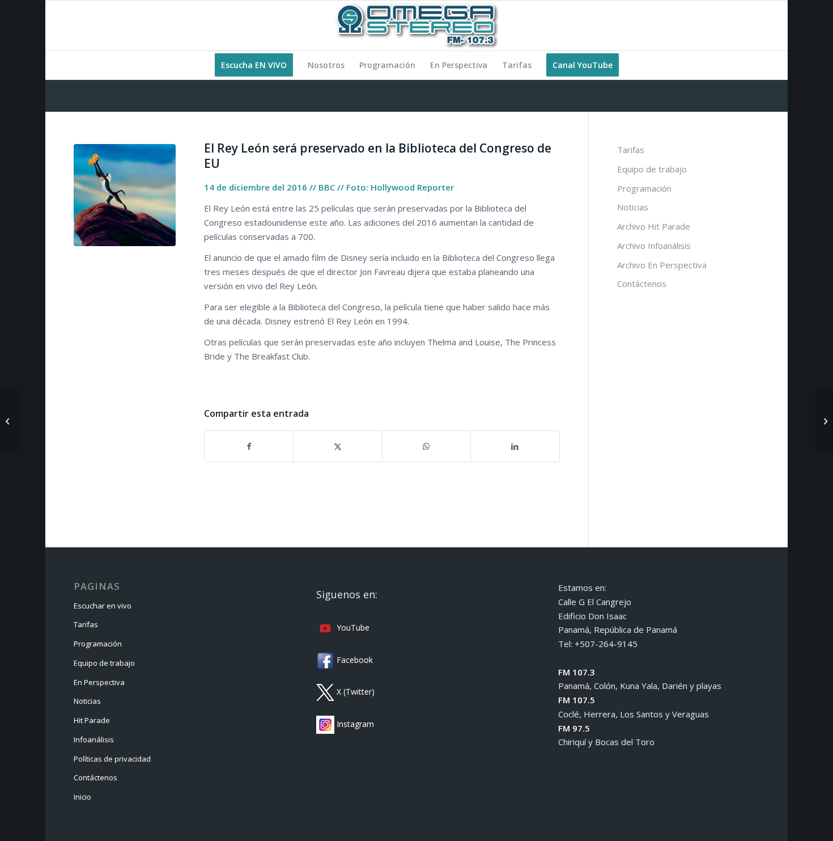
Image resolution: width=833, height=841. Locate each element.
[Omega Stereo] (417, 25)
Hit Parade (92, 720)
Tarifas (630, 149)
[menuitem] (253, 65)
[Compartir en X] (337, 446)
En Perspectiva (99, 682)
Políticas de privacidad (112, 759)
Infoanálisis (94, 739)
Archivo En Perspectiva (662, 265)
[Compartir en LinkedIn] (515, 446)
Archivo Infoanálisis (654, 245)
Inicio (82, 797)
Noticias (632, 207)
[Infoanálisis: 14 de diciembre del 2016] (9, 421)
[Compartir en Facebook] (249, 446)
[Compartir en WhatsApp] (426, 446)
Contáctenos (641, 283)
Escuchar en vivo (102, 606)
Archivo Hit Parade (653, 226)
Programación (644, 188)
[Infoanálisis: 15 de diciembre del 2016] (824, 421)
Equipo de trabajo (652, 169)
